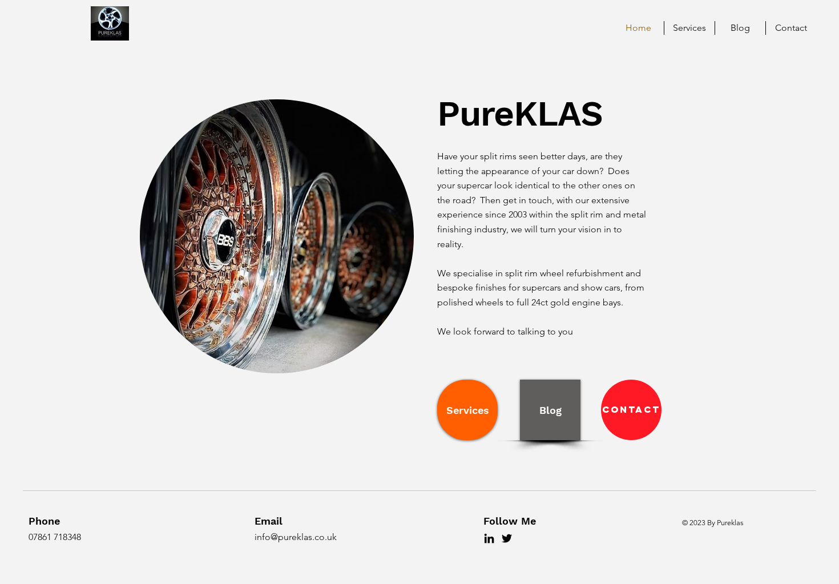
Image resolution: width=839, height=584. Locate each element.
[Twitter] (507, 538)
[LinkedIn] (489, 538)
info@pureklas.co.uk (296, 536)
